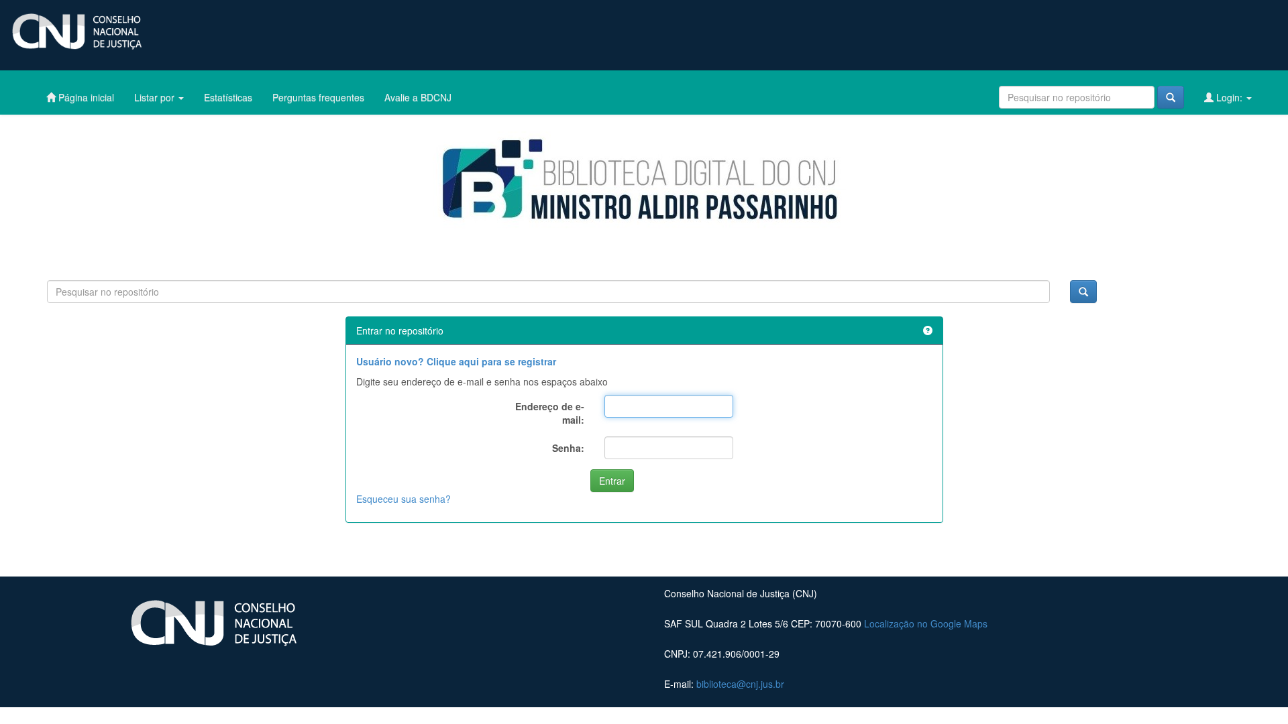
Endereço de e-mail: (549, 413)
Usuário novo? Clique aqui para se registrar (456, 361)
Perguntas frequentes (318, 97)
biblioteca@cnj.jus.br (740, 683)
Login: (1229, 97)
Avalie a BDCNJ (417, 97)
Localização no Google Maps (925, 623)
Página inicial (85, 97)
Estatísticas (228, 97)
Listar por (155, 97)
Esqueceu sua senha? (403, 498)
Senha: (568, 448)
